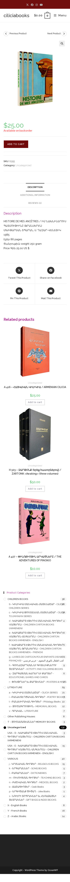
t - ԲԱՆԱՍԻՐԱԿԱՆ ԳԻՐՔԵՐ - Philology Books (34, 701)
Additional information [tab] (35, 195)
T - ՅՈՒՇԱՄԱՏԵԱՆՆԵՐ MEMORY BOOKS (31, 721)
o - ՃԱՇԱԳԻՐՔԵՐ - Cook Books (26, 786)
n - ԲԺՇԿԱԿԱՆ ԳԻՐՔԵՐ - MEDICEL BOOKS (33, 782)
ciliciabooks (16, 15)
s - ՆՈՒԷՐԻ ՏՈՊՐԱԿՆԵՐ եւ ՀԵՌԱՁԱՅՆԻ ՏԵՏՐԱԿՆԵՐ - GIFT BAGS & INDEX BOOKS (32, 798)
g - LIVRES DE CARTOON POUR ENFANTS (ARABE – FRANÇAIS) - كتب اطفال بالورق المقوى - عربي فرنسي (37, 659)
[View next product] (64, 33)
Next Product (54, 33)
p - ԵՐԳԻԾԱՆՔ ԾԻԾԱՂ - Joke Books (29, 791)
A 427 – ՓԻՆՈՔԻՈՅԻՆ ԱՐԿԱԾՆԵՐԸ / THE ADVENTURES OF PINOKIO (35, 558)
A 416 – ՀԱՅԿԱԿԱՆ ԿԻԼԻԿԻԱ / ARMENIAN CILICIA (35, 387)
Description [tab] (35, 187)
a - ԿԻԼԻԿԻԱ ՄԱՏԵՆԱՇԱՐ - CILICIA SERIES (33, 692)
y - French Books (17, 810)
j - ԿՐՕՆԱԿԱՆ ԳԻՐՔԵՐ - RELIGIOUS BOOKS (34, 764)
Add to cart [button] (35, 402)
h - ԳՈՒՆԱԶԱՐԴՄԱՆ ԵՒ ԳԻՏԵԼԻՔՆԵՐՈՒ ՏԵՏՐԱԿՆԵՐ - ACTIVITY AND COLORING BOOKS (36, 667)
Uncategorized (23, 165)
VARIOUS (13, 758)
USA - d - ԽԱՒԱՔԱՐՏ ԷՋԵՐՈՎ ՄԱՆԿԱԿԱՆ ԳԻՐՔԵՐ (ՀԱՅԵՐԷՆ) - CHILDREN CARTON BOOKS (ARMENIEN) (36, 737)
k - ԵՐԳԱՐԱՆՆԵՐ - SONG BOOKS (27, 768)
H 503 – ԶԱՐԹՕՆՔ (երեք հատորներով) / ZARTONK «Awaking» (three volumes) (35, 471)
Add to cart (16, 144)
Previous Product (18, 33)
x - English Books (17, 805)
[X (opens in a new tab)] (28, 4)
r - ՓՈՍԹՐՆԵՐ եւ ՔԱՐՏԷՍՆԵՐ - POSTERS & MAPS (37, 682)
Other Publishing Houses (21, 716)
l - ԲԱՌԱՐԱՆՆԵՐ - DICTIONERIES (27, 773)
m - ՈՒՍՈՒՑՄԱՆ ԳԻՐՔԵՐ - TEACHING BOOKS (35, 777)
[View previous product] (6, 33)
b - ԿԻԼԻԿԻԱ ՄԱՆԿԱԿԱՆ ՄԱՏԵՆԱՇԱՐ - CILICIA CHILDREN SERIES (36, 606)
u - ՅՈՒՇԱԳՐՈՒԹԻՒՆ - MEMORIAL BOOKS (32, 706)
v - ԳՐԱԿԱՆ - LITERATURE (23, 711)
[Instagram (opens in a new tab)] (36, 4)
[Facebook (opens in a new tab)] (32, 4)
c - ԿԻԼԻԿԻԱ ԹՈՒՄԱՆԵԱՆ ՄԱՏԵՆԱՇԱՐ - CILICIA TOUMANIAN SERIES (37, 614)
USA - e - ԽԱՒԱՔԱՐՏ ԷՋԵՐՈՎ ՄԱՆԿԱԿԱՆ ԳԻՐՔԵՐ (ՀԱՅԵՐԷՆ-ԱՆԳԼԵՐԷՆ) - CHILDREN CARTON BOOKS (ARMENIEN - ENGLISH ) (33, 749)
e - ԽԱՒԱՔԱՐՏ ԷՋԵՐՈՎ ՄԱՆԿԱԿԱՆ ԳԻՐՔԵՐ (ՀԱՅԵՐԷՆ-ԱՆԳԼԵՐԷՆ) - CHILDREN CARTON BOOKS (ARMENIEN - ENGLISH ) (35, 636)
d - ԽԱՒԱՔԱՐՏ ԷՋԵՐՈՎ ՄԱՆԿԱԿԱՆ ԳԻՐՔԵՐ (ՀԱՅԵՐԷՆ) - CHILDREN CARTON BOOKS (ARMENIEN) (35, 624)
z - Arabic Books (17, 816)
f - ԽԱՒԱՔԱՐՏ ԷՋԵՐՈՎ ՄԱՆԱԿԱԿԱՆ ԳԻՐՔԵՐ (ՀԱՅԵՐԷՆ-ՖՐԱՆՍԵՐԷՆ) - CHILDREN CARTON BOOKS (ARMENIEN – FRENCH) (36, 649)
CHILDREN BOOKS (18, 599)
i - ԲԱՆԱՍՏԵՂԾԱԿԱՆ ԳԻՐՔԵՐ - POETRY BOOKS (37, 697)
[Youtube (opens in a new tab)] (41, 4)
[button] (62, 43)
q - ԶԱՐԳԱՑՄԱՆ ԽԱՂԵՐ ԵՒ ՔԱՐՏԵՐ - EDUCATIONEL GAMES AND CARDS (31, 675)
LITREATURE (15, 687)
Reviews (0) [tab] (35, 203)
